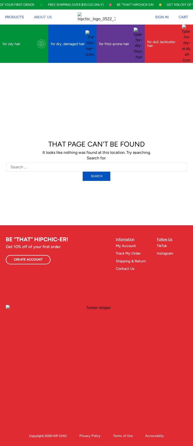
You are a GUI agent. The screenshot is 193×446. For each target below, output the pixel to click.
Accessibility (154, 436)
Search (97, 176)
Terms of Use (123, 436)
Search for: (96, 158)
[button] (14, 17)
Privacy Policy (90, 436)
